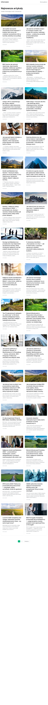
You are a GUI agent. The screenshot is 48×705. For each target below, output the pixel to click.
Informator (5, 2)
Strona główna (43, 2)
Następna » (27, 541)
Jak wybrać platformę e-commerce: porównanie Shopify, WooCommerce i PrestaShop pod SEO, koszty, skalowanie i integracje (35, 352)
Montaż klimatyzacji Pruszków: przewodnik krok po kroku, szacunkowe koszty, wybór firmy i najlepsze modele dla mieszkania (35, 453)
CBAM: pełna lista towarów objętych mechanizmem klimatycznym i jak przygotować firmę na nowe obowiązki (34, 487)
